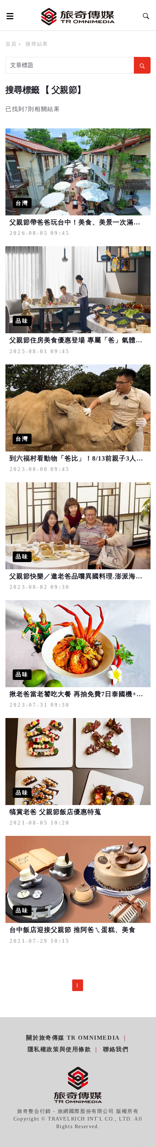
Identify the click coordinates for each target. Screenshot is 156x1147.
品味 (22, 321)
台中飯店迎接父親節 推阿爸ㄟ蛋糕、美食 (72, 929)
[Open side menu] (8, 16)
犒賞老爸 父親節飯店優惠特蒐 (55, 812)
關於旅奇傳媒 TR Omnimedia (73, 1038)
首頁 (11, 44)
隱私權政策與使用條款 (59, 1049)
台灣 (22, 203)
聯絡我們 (115, 1049)
